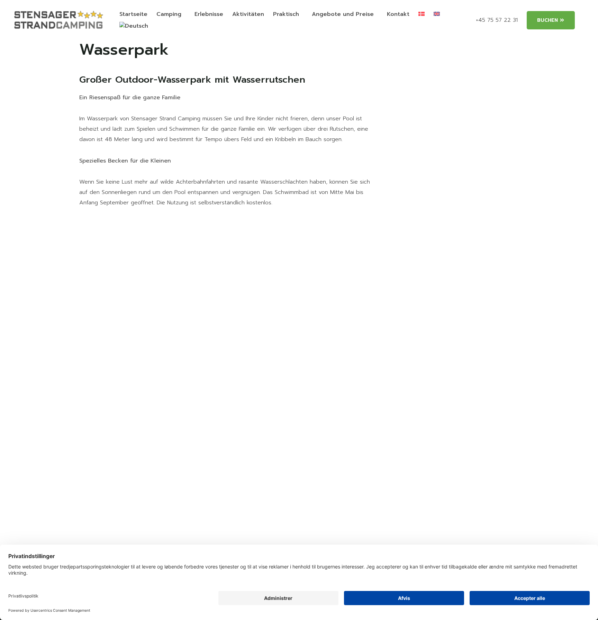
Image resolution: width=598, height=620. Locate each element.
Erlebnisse (208, 14)
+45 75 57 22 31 (497, 20)
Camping (168, 14)
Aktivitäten (248, 14)
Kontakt (398, 14)
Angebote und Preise (343, 14)
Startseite (133, 14)
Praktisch (286, 14)
